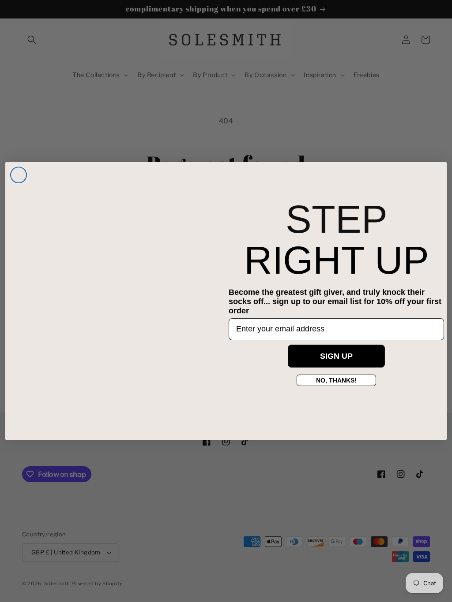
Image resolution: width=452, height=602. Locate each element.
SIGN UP (336, 356)
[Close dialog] (18, 175)
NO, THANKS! (336, 380)
